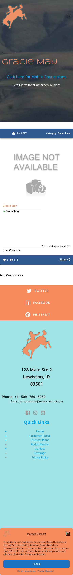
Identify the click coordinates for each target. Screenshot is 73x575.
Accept (36, 563)
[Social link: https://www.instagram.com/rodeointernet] (36, 412)
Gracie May (10, 205)
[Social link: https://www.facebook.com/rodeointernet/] (29, 412)
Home (40, 431)
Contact (40, 448)
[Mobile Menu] (68, 16)
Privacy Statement (45, 571)
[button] (68, 534)
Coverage (40, 453)
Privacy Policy (39, 457)
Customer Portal (39, 436)
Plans (45, 440)
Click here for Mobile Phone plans (36, 76)
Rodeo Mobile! (40, 444)
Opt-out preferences (26, 571)
